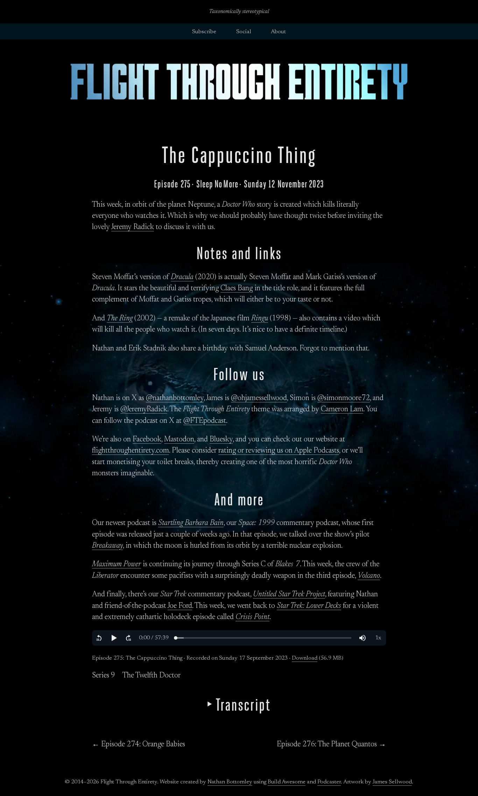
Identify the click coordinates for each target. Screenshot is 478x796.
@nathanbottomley (175, 398)
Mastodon (179, 439)
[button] (99, 638)
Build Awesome (286, 782)
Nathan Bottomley (230, 782)
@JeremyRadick (143, 409)
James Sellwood (392, 782)
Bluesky (221, 439)
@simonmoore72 (343, 398)
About (278, 32)
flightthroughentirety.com (130, 451)
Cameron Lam (342, 409)
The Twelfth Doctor (151, 676)
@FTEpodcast (204, 421)
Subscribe (204, 32)
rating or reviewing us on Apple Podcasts (278, 451)
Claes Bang (236, 288)
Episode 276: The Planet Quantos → (331, 744)
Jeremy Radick (132, 227)
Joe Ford (180, 606)
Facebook (147, 439)
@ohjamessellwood (259, 398)
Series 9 (103, 676)
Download (304, 658)
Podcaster (329, 782)
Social (243, 32)
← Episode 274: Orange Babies (138, 744)
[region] (239, 638)
